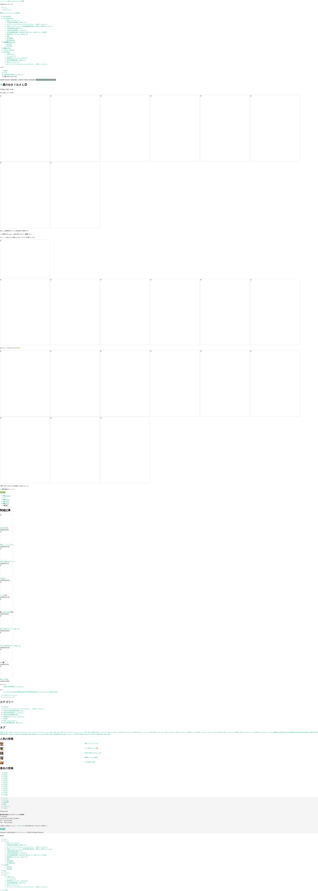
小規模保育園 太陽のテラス (15, 28)
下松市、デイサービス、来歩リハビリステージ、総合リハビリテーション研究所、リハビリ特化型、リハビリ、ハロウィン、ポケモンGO (186, 732)
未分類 (5, 719)
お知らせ (6, 707)
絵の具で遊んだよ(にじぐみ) (93, 753)
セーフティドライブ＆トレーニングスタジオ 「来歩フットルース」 (27, 24)
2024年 (5, 777)
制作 (308, 732)
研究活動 (9, 46)
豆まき (95, 734)
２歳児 (108, 734)
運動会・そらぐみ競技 (91, 757)
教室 (8, 36)
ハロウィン (75, 732)
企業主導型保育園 (26, 692)
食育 (102, 734)
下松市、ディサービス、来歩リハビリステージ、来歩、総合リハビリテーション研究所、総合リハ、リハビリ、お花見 (123, 732)
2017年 (5, 791)
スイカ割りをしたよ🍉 (91, 748)
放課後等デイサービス (37, 734)
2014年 (5, 795)
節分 (62, 734)
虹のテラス (88, 734)
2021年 (5, 783)
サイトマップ (7, 10)
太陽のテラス (11, 54)
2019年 (5, 787)
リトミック (81, 732)
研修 (4, 804)
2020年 (5, 785)
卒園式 (311, 732)
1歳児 (1, 732)
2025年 (5, 775)
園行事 (314, 732)
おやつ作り (5, 732)
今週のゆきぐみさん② (10, 695)
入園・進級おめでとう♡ (7, 561)
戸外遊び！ (3, 578)
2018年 (5, 789)
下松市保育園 (17, 692)
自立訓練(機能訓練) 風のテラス (16, 60)
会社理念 (9, 44)
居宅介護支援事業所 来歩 (10, 715)
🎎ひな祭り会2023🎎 (6, 612)
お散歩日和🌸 (4, 528)
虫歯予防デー (82, 734)
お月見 (10, 732)
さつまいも (28, 732)
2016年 (5, 793)
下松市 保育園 (91, 732)
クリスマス (34, 732)
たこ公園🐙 (3, 595)
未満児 (33, 692)
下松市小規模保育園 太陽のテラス (13, 711)
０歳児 (56, 692)
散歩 (44, 734)
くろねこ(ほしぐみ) (9, 697)
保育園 (305, 732)
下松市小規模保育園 (289, 732)
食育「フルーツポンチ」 (92, 743)
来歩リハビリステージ (13, 20)
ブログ (5, 808)
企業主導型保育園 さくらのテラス (17, 30)
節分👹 (2, 662)
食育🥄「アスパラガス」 (7, 545)
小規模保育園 (24, 734)
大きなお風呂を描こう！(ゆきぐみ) (10, 645)
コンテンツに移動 (5, 1)
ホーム (5, 8)
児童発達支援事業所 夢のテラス (16, 22)
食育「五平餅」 (4, 679)
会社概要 (6, 802)
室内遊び (18, 734)
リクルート (6, 806)
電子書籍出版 (11, 40)
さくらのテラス (11, 56)
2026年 (5, 773)
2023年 (5, 779)
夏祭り (7, 734)
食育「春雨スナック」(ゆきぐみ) (9, 629)
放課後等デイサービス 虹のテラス (17, 34)
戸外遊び (29, 734)
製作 (92, 734)
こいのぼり (15, 732)
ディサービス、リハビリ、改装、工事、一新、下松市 (50, 732)
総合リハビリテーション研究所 (44, 692)
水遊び (51, 734)
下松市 (85, 732)
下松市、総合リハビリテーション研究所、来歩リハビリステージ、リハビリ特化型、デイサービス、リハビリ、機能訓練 (248, 732)
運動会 (99, 734)
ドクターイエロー (68, 732)
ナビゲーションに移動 (17, 1)
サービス (6, 800)
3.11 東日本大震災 (90, 762)
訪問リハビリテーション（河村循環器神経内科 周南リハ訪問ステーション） (30, 26)
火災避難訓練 (56, 734)
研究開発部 (10, 38)
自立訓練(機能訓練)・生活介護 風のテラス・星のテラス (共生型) (27, 32)
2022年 (5, 781)
